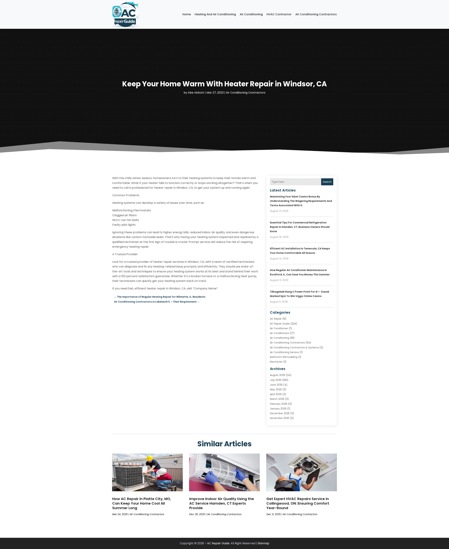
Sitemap (263, 543)
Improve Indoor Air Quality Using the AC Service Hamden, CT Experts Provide (221, 503)
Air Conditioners (279, 333)
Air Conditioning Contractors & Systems (294, 347)
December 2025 (280, 413)
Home (186, 14)
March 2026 (277, 399)
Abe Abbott (196, 93)
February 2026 (278, 404)
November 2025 (279, 418)
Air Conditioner (279, 328)
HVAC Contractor (279, 14)
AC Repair (276, 318)
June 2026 (276, 384)
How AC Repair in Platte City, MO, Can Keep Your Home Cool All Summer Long (141, 503)
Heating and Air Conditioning (215, 14)
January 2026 (278, 408)
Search (327, 182)
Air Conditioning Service (284, 352)
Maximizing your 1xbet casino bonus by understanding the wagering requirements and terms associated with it (301, 201)
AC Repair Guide (280, 323)
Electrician (276, 361)
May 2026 (276, 389)
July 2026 (275, 380)
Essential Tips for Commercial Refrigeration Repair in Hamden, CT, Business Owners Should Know (300, 227)
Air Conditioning (251, 14)
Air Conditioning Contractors (316, 14)
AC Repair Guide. (218, 543)
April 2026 (276, 394)
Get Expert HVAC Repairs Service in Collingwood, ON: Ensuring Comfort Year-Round (297, 503)
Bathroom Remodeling (283, 357)
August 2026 (277, 375)
